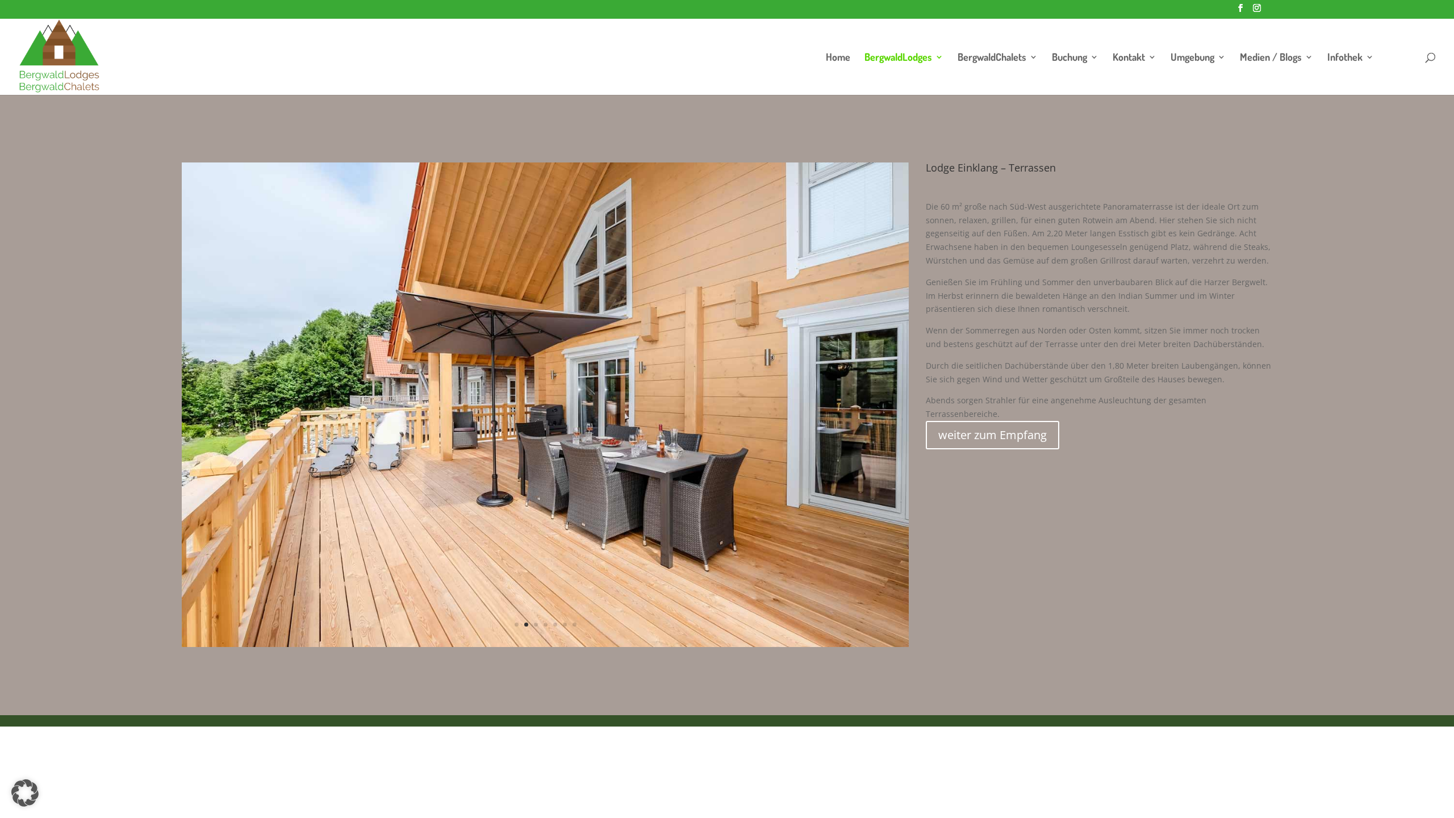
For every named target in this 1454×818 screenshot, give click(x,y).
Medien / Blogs (1271, 58)
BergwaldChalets (992, 58)
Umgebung (1192, 58)
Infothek (1345, 58)
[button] (25, 793)
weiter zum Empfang (992, 435)
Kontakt (1129, 58)
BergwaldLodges (898, 58)
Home (838, 58)
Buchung (1069, 58)
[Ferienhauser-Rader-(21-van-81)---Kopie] (545, 643)
